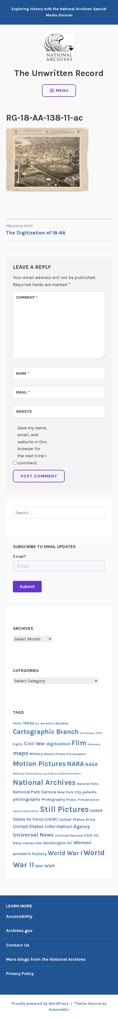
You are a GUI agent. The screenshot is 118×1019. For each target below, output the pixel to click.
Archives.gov (19, 930)
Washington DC (57, 843)
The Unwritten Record (59, 73)
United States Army (77, 819)
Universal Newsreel (69, 835)
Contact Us (17, 945)
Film (79, 743)
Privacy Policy (20, 973)
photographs (26, 799)
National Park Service (34, 792)
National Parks (88, 784)
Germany (94, 744)
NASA (91, 764)
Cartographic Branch (46, 732)
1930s (17, 723)
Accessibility (19, 916)
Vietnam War (32, 843)
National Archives (44, 782)
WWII (49, 865)
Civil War (34, 744)
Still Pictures (64, 809)
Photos (71, 800)
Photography (53, 799)
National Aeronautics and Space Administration (47, 773)
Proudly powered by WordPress (40, 1003)
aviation (47, 723)
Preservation (88, 799)
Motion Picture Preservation (65, 754)
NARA (75, 764)
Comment (27, 297)
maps (20, 753)
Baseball (61, 723)
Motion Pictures (39, 763)
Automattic (59, 1009)
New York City (69, 792)
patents (89, 792)
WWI (39, 866)
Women (82, 843)
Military (36, 754)
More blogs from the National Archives (46, 959)
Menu (62, 90)
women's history (30, 853)
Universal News (33, 834)
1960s (28, 723)
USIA (88, 835)
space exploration (26, 811)
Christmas (87, 733)
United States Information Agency (51, 826)
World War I (65, 853)
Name (22, 373)
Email (23, 392)
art (37, 723)
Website (24, 411)
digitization (58, 743)
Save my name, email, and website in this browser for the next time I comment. (32, 445)
